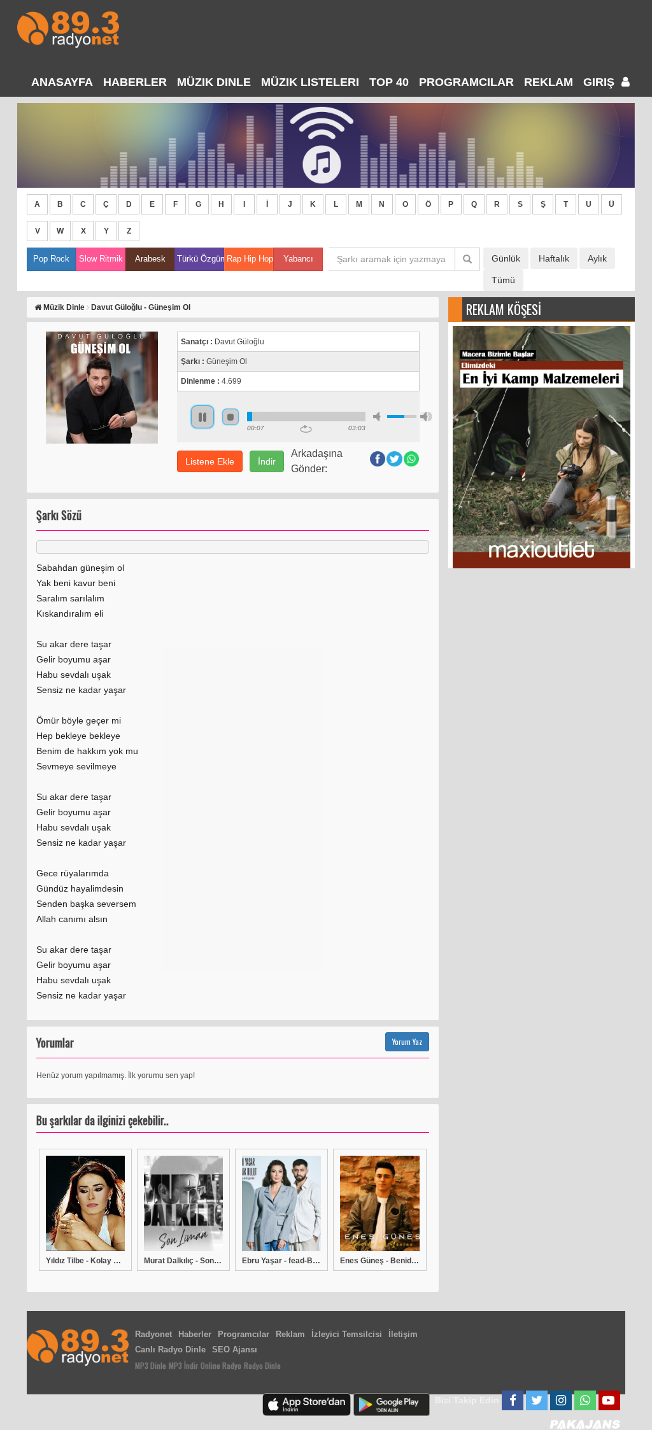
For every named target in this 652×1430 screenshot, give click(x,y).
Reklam (548, 82)
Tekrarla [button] (306, 429)
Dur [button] (230, 417)
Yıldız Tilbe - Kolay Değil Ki (85, 1260)
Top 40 (389, 82)
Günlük (506, 258)
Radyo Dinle (262, 1365)
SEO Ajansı (234, 1349)
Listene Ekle (209, 461)
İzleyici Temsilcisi (346, 1334)
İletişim (403, 1334)
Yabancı (298, 258)
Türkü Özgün (200, 258)
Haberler (194, 1334)
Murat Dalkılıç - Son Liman (183, 1260)
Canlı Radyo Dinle (170, 1349)
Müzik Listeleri (310, 82)
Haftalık (554, 258)
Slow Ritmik (101, 258)
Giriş (600, 82)
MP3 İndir (183, 1365)
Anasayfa (62, 82)
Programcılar (466, 82)
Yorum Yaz (407, 1041)
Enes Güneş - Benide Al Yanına (379, 1260)
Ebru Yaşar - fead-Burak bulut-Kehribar (281, 1260)
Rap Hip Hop (250, 258)
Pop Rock (51, 258)
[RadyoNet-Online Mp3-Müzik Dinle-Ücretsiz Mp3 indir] (68, 28)
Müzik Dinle (214, 82)
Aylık (597, 258)
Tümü (503, 280)
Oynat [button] (202, 417)
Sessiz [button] (379, 416)
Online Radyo (221, 1365)
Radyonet (153, 1334)
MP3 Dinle (150, 1365)
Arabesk (150, 258)
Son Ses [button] (426, 416)
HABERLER (135, 82)
